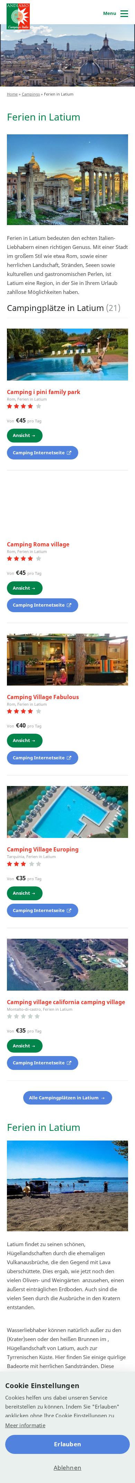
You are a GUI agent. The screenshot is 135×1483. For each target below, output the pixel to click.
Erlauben (67, 1444)
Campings (31, 94)
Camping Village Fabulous (43, 697)
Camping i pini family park (43, 392)
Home (12, 94)
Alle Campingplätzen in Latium (64, 1098)
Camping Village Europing (43, 849)
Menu (109, 13)
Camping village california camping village (66, 1002)
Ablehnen (67, 1468)
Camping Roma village (38, 544)
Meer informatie (25, 1425)
